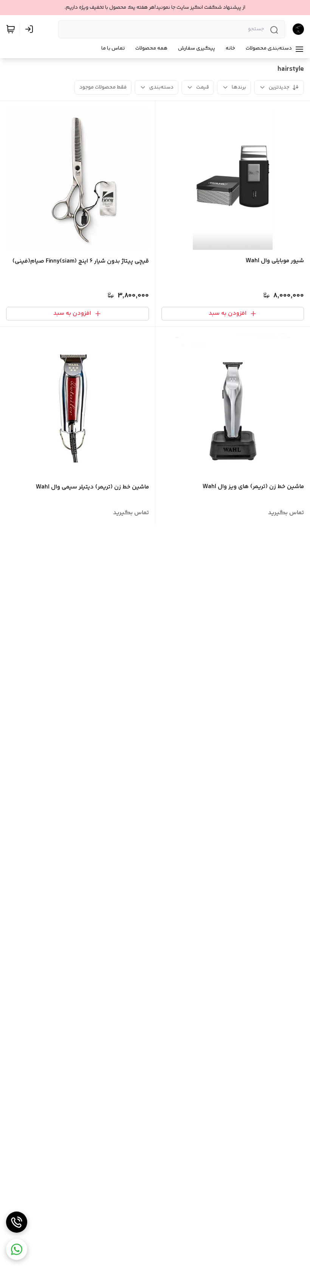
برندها (239, 87)
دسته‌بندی (161, 87)
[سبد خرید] (10, 29)
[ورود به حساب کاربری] (31, 29)
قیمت (202, 87)
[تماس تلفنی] (16, 1222)
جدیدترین (279, 87)
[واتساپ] (16, 1249)
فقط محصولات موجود (103, 87)
